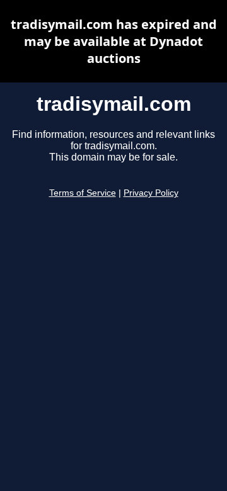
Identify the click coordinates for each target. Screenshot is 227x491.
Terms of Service (82, 193)
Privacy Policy (151, 193)
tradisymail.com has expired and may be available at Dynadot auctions (114, 41)
